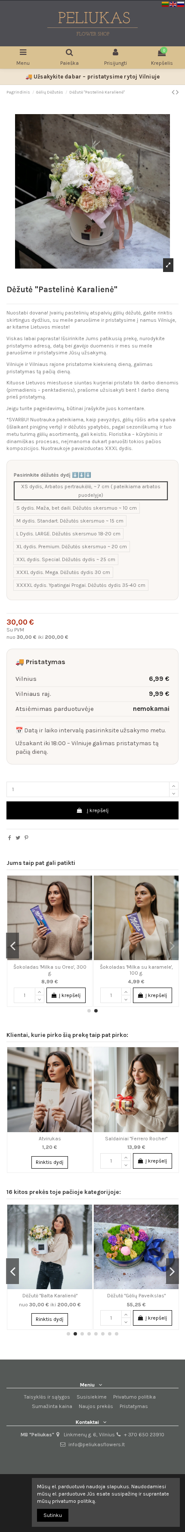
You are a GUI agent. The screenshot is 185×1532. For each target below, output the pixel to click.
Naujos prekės (96, 1406)
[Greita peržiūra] (81, 887)
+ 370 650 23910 (144, 1435)
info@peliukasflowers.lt (96, 1444)
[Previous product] (174, 92)
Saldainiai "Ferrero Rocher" (131, 967)
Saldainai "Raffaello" (44, 967)
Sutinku (52, 1515)
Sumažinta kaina (52, 1406)
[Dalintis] (9, 838)
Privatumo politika (134, 1397)
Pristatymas (134, 1406)
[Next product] (177, 92)
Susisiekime (92, 1397)
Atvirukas (50, 1139)
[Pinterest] (26, 838)
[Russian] (181, 4)
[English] (173, 4)
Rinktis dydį (50, 1162)
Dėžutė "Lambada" (84, 1296)
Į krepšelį (98, 810)
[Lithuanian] (166, 4)
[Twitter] (17, 838)
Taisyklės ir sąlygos (47, 1397)
